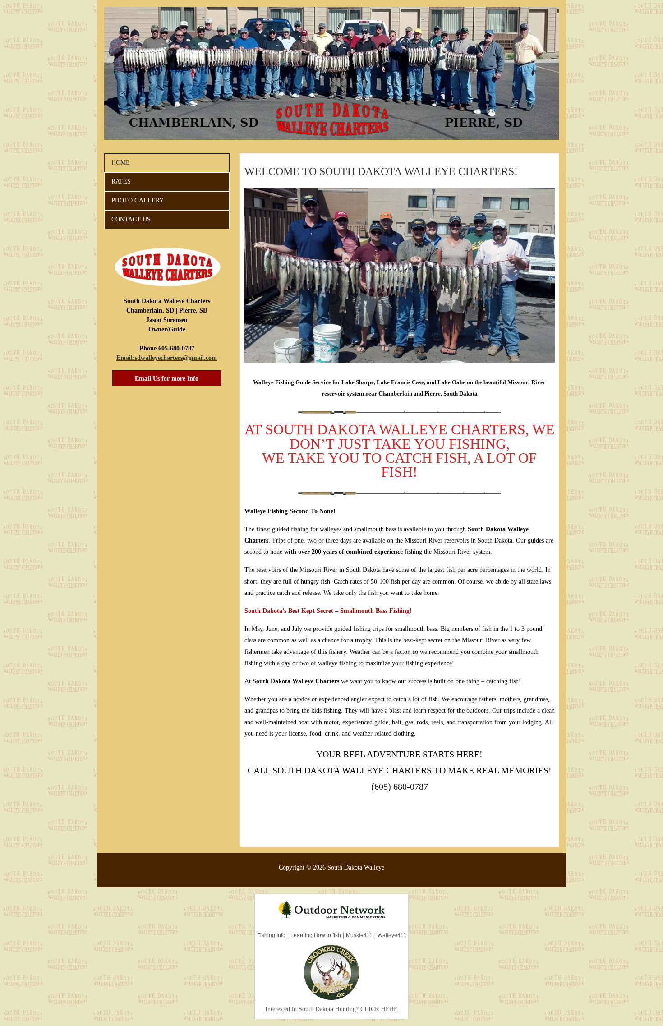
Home (120, 162)
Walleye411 (392, 935)
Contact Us (131, 219)
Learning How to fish (315, 935)
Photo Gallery (137, 200)
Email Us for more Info (166, 378)
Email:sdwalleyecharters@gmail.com (166, 357)
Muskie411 (359, 935)
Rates (121, 181)
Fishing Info (271, 935)
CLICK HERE (379, 1009)
